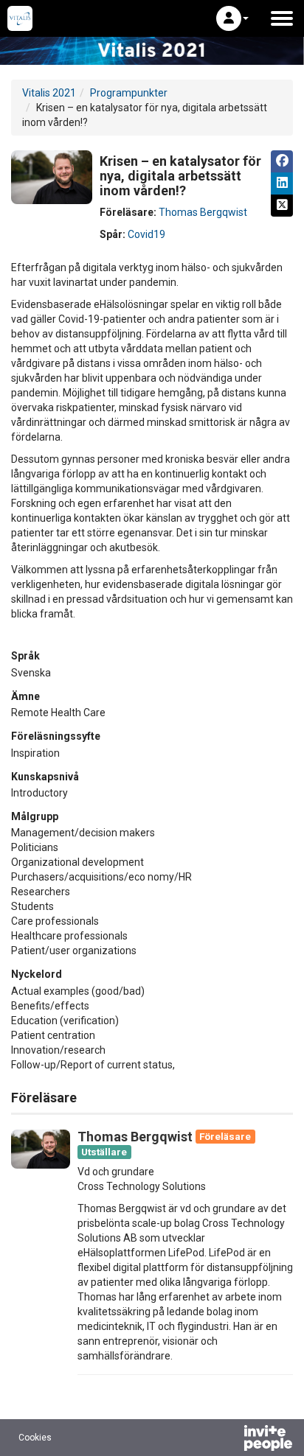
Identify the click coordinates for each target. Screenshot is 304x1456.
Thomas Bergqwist (203, 212)
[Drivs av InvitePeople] (229, 1440)
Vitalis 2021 (49, 93)
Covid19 (146, 234)
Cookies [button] (35, 1437)
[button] (232, 18)
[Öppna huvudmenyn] (282, 18)
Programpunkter (128, 93)
